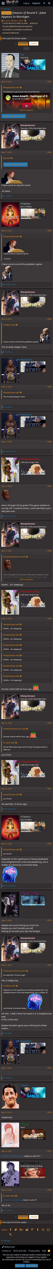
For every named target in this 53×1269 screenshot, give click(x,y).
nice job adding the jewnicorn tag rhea (17, 26)
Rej (22, 54)
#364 (49, 319)
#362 (49, 152)
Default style (9, 1247)
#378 (49, 1190)
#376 (49, 1112)
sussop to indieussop (10, 33)
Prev (23, 43)
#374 (49, 965)
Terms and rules (19, 1250)
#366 (49, 441)
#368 (49, 551)
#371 (49, 789)
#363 (49, 231)
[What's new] (44, 3)
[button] (3, 3)
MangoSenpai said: (11, 87)
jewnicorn (34, 23)
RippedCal (26, 359)
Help (44, 1250)
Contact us (6, 1250)
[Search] (49, 3)
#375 (49, 1068)
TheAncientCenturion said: (14, 556)
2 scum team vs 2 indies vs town (15, 23)
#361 (49, 81)
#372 (49, 844)
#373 (49, 920)
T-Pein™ (24, 1085)
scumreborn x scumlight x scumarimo (17, 29)
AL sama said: (9, 742)
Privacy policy (34, 1250)
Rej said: (6, 158)
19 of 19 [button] (34, 43)
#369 (49, 618)
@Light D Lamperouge (12, 1156)
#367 (49, 486)
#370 (49, 723)
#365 (49, 387)
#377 (49, 1151)
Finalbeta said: (9, 324)
